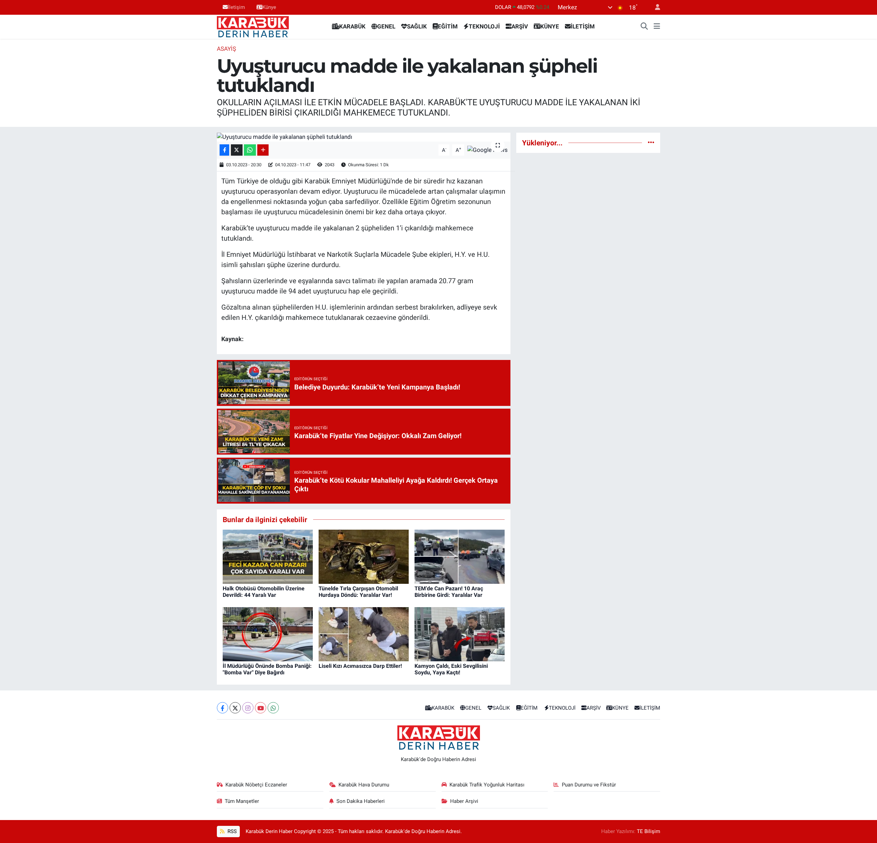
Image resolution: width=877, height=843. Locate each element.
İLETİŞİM (583, 26)
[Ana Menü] (657, 26)
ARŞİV (519, 26)
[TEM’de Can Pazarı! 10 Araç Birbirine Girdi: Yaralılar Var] (460, 556)
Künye (269, 7)
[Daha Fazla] (263, 150)
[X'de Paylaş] (237, 150)
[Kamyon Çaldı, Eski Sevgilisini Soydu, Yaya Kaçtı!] (460, 633)
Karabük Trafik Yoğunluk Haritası (486, 785)
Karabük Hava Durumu (363, 785)
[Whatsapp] (273, 707)
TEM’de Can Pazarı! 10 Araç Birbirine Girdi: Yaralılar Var (449, 591)
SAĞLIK (417, 26)
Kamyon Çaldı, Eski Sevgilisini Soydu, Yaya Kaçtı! (451, 669)
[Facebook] (222, 707)
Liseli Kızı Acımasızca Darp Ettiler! (360, 666)
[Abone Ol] (487, 149)
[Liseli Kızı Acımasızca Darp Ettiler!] (364, 633)
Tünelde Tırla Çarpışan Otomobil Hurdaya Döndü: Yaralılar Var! (358, 591)
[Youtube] (260, 707)
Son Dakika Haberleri (360, 801)
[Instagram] (248, 707)
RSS (231, 831)
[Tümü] (651, 142)
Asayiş (226, 48)
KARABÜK (352, 26)
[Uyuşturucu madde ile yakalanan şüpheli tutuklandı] (363, 137)
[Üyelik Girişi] (654, 7)
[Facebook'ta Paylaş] (224, 150)
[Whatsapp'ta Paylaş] (250, 150)
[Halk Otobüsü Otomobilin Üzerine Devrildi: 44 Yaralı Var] (268, 556)
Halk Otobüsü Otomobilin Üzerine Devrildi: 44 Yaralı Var (264, 591)
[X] (235, 707)
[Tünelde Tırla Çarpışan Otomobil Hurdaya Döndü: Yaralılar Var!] (364, 556)
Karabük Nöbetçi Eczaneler (256, 785)
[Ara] (644, 26)
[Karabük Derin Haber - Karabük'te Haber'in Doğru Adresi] (253, 26)
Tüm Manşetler (242, 801)
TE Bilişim (648, 831)
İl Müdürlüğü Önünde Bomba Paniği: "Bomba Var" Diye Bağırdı (267, 669)
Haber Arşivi (464, 801)
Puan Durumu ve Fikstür (589, 785)
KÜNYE (549, 26)
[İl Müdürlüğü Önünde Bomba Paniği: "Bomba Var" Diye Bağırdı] (268, 633)
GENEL (386, 26)
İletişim (236, 7)
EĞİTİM (448, 26)
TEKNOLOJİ (484, 26)
